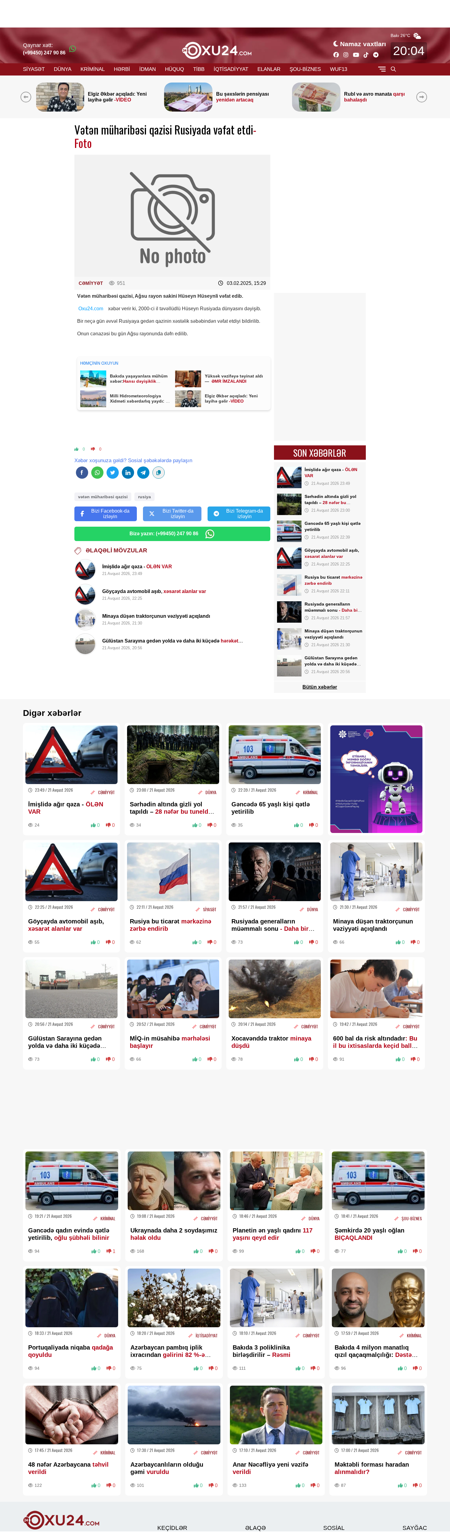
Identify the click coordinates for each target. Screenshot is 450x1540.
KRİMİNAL (93, 69)
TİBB (198, 69)
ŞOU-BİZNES (305, 69)
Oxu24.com (90, 308)
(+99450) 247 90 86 (44, 52)
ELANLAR (268, 69)
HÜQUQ (174, 69)
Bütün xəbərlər (319, 687)
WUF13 (338, 69)
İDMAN (147, 69)
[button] (423, 97)
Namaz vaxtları (363, 43)
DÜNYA (62, 69)
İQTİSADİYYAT (231, 69)
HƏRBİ (122, 69)
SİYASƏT (34, 69)
